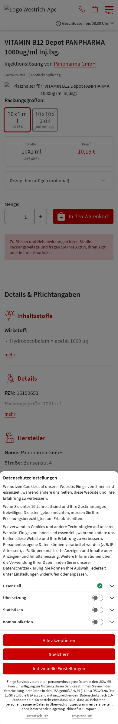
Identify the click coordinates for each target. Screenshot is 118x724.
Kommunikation (18, 622)
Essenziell (12, 586)
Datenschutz (36, 716)
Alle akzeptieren (59, 640)
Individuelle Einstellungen (59, 668)
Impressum (82, 716)
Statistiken (13, 609)
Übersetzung (14, 597)
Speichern (59, 654)
